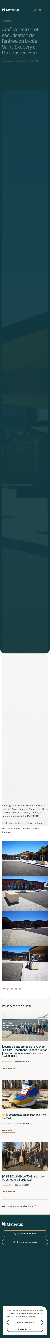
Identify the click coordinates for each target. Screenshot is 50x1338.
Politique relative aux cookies (23, 1316)
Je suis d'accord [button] (25, 1329)
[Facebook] (16, 988)
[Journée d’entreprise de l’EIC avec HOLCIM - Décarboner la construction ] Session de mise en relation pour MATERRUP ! (24, 1051)
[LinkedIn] (12, 988)
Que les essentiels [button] (25, 1322)
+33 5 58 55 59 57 (27, 1233)
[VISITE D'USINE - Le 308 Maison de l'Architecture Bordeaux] (23, 1178)
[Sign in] (35, 10)
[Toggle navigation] (46, 10)
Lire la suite (7, 1068)
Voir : (17, 1206)
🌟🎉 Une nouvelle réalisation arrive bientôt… (24, 1116)
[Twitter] (20, 988)
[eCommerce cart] (40, 10)
